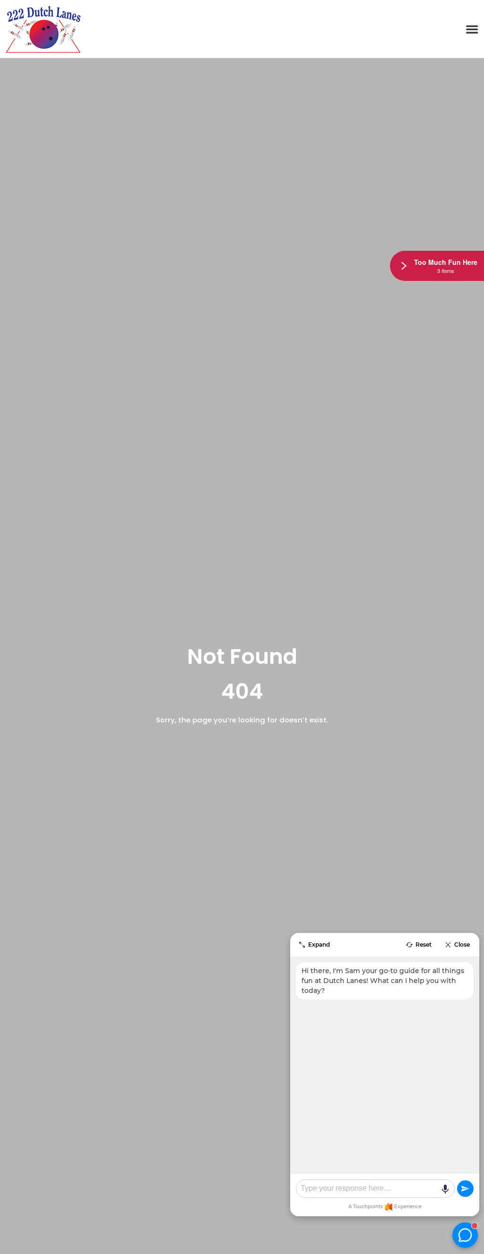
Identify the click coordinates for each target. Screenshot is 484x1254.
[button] (472, 29)
